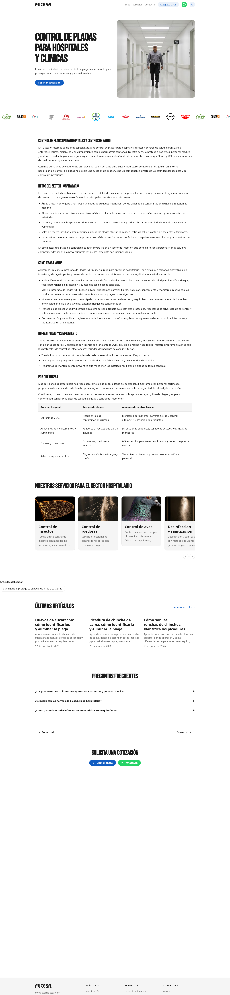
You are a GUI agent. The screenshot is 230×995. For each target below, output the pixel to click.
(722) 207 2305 (168, 4)
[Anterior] (185, 556)
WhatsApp (132, 762)
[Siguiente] (192, 556)
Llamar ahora (105, 762)
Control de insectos (136, 991)
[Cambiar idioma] (192, 4)
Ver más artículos (182, 607)
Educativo (182, 732)
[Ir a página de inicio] (43, 4)
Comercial (48, 732)
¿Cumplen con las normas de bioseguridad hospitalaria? (68, 700)
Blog (127, 4)
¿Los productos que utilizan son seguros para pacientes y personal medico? (80, 691)
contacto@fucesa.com (47, 992)
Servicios (138, 4)
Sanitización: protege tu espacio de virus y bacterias (32, 588)
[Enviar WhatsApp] (184, 4)
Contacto (150, 4)
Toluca (166, 991)
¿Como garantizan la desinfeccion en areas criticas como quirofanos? (76, 710)
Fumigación (92, 991)
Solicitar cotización (49, 82)
